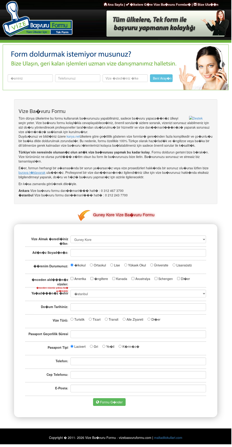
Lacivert (80, 346)
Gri (96, 346)
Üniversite (161, 265)
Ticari (97, 319)
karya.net (73, 136)
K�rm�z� (130, 346)
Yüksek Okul (137, 265)
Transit (113, 319)
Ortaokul (100, 265)
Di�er (185, 278)
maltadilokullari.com (168, 437)
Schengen (165, 278)
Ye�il (110, 346)
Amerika (80, 278)
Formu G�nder (111, 402)
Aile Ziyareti (135, 319)
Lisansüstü (184, 265)
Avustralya (142, 278)
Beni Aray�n (162, 78)
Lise (117, 265)
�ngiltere (101, 278)
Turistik (79, 319)
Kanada (121, 278)
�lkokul (80, 265)
